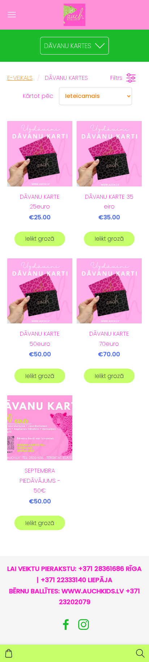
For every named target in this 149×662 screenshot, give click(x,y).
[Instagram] (83, 625)
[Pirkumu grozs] (8, 653)
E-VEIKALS (20, 78)
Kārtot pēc (38, 96)
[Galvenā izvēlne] (12, 15)
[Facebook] (66, 625)
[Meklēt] (140, 653)
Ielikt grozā (39, 238)
